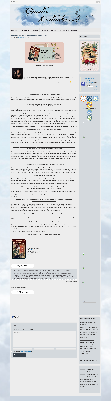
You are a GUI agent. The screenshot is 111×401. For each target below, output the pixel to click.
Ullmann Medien (34, 249)
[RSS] (19, 1)
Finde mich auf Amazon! (32, 256)
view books (95, 89)
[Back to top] (107, 397)
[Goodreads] (17, 1)
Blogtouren (20, 37)
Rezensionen (15, 30)
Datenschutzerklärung (25, 351)
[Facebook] (11, 1)
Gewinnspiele (44, 30)
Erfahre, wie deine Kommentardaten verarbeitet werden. (53, 360)
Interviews (35, 30)
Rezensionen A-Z (56, 30)
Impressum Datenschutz (70, 30)
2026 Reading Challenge (89, 79)
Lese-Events (26, 30)
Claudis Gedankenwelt (90, 82)
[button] (13, 317)
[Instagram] (14, 1)
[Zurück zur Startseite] (55, 16)
